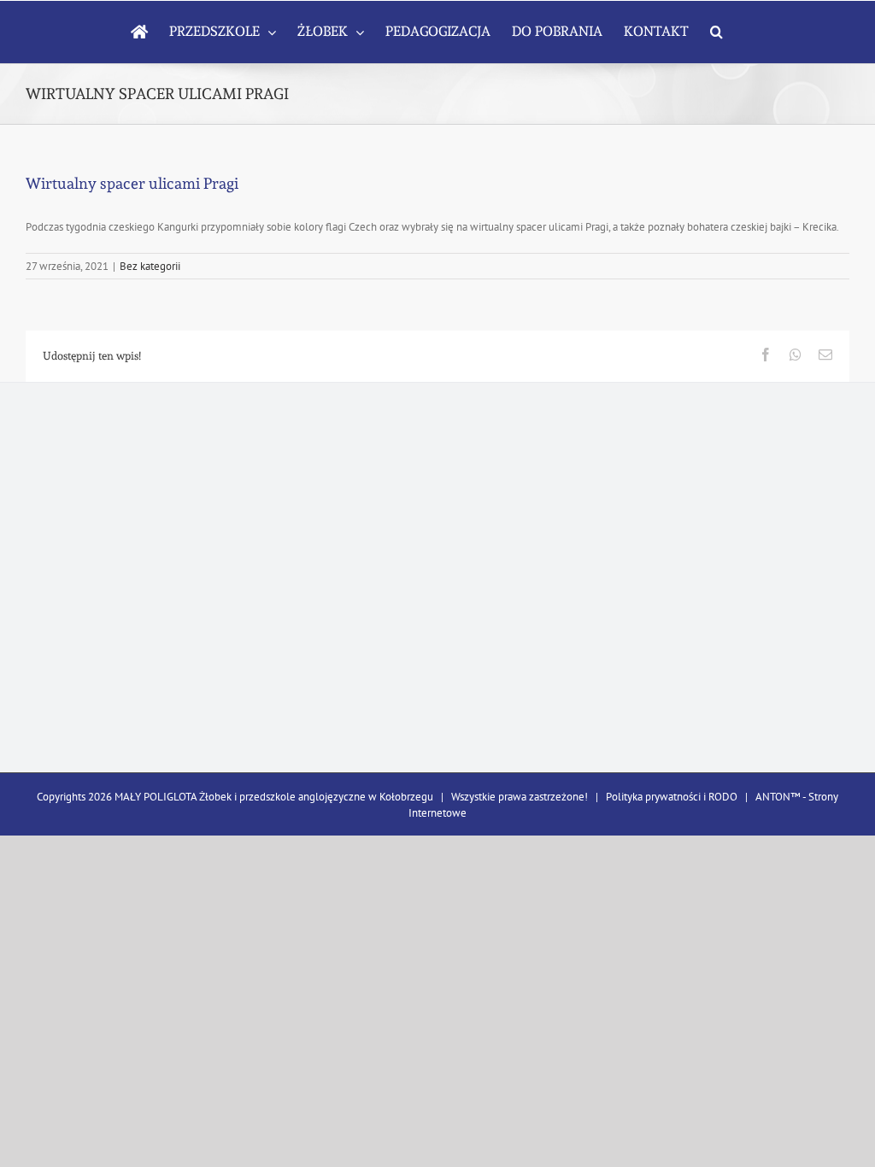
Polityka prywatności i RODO (671, 796)
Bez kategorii (150, 266)
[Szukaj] (716, 31)
